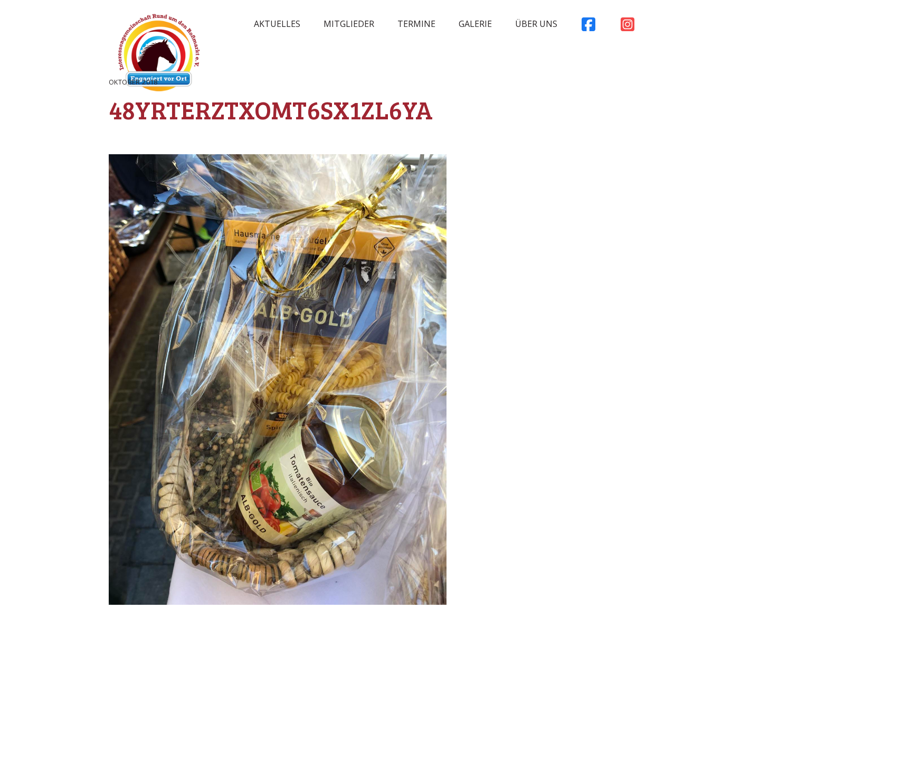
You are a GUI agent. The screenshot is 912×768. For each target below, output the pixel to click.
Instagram (627, 27)
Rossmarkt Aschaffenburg (159, 55)
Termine (416, 24)
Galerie (475, 24)
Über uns (536, 24)
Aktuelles (277, 24)
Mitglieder (349, 24)
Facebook (588, 27)
